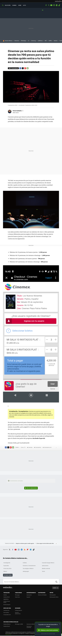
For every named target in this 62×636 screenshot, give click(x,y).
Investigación (6, 562)
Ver (32, 488)
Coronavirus (38, 447)
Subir (54, 588)
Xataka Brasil (6, 626)
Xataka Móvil (6, 597)
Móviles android (46, 568)
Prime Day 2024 (7, 568)
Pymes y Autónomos (17, 613)
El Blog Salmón (18, 610)
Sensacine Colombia (29, 626)
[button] (18, 111)
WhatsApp (23, 40)
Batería (55, 40)
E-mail (28, 68)
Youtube (51, 5)
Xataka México (7, 624)
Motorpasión (53, 595)
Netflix (50, 40)
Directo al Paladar (42, 595)
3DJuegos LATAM (19, 624)
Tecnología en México (28, 568)
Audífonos (40, 40)
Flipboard (25, 68)
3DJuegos (17, 595)
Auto (24, 5)
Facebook (46, 5)
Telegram (21, 549)
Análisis (25, 562)
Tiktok (59, 5)
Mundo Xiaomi (6, 604)
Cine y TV (23, 447)
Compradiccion (7, 614)
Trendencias (6, 610)
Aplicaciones (45, 565)
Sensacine (29, 595)
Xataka (5, 595)
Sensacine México (31, 624)
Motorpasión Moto (54, 597)
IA (28, 40)
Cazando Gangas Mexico (48, 562)
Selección (7, 5)
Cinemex (30, 447)
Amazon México (8, 40)
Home (19, 5)
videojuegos (26, 571)
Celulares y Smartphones (29, 565)
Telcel (43, 571)
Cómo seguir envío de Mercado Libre (45, 543)
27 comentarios (14, 68)
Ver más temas (8, 575)
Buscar (56, 581)
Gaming (14, 5)
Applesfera (6, 599)
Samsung (33, 40)
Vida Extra (17, 597)
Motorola (17, 40)
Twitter (49, 5)
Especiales (6, 565)
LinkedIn (30, 549)
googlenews (57, 5)
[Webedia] (58, 1)
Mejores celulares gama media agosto (25, 543)
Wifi (45, 40)
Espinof (28, 597)
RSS (24, 549)
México (5, 571)
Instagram (54, 5)
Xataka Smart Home (6, 602)
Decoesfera (6, 612)
